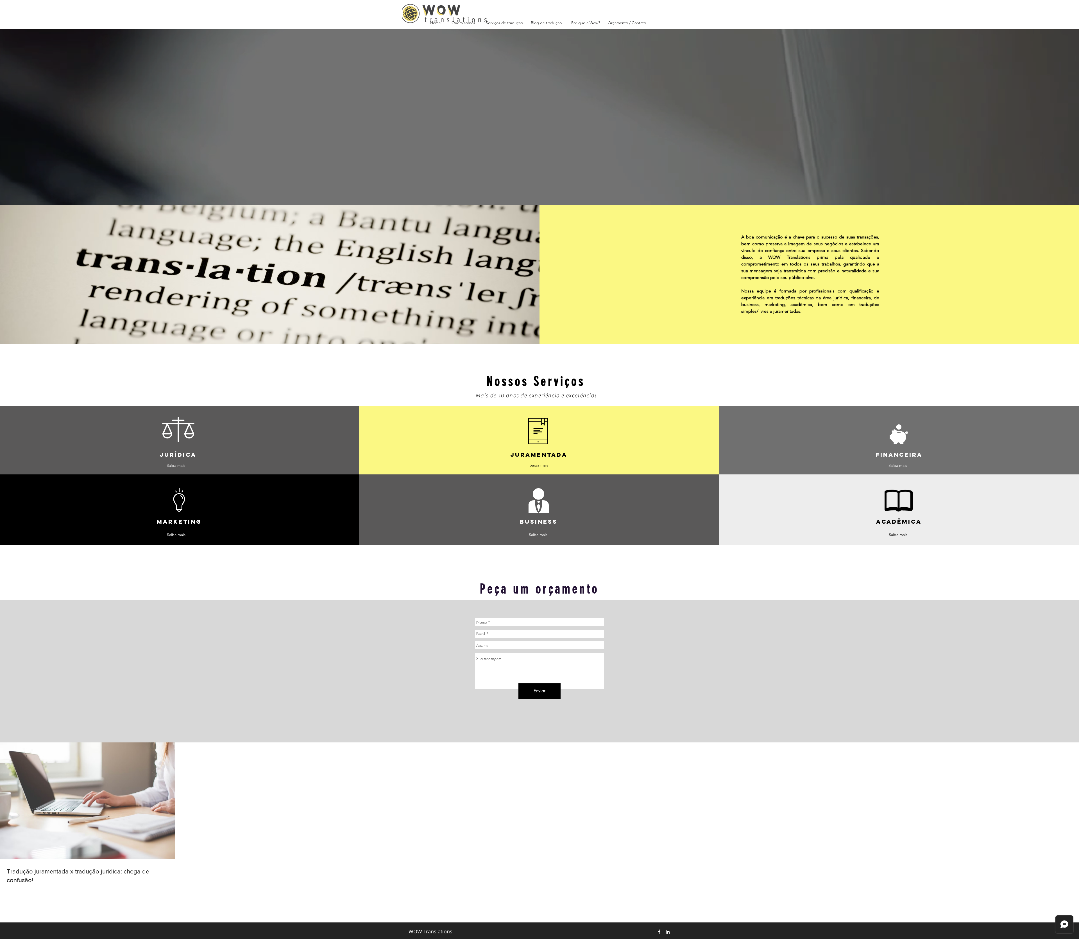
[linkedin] (667, 932)
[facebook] (659, 932)
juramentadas (786, 311)
